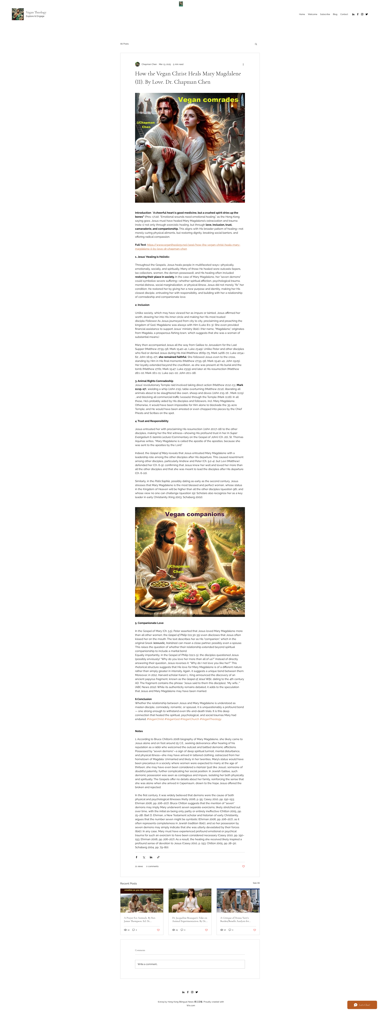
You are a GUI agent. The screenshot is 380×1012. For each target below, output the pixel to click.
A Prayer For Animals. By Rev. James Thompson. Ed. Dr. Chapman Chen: (140, 919)
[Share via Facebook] (136, 857)
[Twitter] (366, 14)
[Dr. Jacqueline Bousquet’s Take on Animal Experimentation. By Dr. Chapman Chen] (190, 901)
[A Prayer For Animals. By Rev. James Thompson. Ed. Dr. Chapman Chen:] (141, 901)
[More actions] (243, 64)
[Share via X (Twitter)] (143, 857)
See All (256, 883)
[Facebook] (357, 14)
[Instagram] (362, 14)
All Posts (124, 44)
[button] (256, 44)
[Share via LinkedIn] (151, 857)
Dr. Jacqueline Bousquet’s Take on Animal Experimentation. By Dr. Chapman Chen (189, 919)
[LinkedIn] (353, 14)
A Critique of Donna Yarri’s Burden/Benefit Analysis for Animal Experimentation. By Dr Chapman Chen (237, 919)
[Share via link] (158, 857)
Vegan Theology (36, 12)
